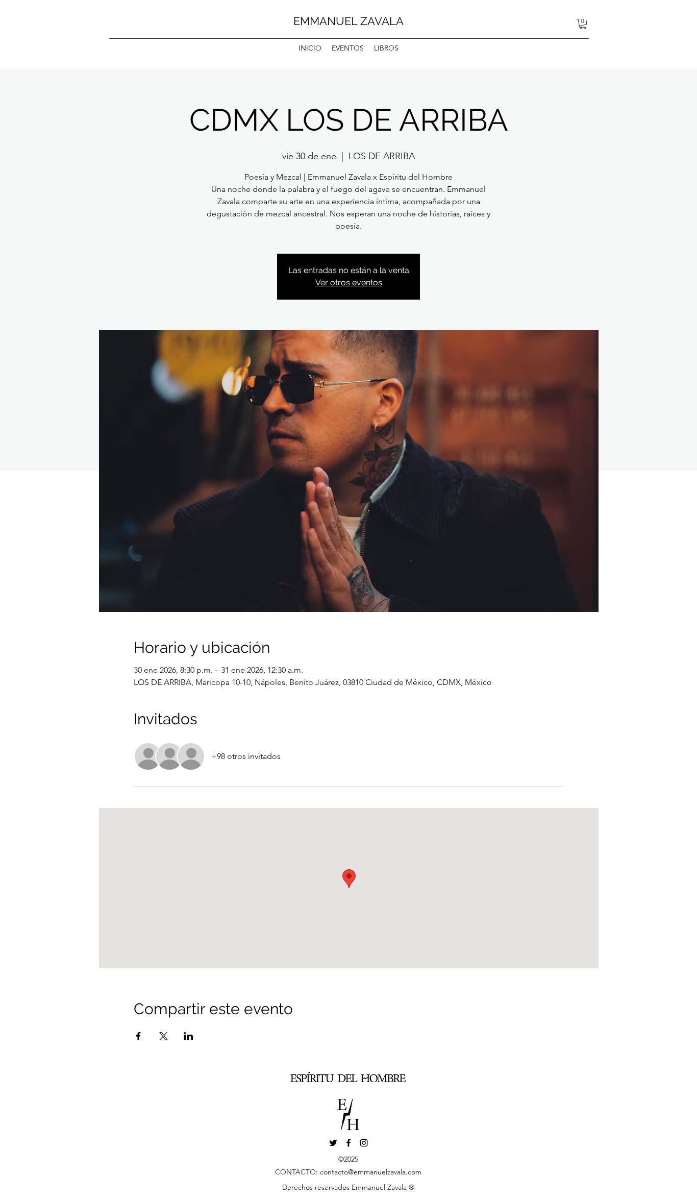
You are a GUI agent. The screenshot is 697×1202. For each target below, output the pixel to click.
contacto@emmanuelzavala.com (370, 1171)
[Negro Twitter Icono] (333, 1143)
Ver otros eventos (348, 282)
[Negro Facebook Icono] (348, 1143)
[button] (583, 24)
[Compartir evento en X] (163, 1036)
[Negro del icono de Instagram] (364, 1143)
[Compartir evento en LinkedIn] (188, 1036)
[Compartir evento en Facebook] (138, 1036)
